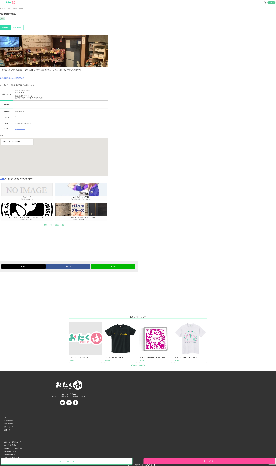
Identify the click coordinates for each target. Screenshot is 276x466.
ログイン (272, 2)
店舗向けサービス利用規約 (13, 448)
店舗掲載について (10, 451)
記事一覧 (7, 430)
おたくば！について (11, 417)
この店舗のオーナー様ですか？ (12, 78)
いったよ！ (210, 461)
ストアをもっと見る (138, 365)
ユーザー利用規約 (10, 445)
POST (24, 266)
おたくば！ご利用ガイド (12, 442)
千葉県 (2, 179)
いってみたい (68, 461)
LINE (114, 266)
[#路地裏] (54, 66)
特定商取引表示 (9, 454)
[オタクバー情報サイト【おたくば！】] (10, 1)
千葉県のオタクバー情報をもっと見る (54, 225)
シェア (69, 266)
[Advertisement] (54, 243)
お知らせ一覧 (8, 427)
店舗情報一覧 (8, 420)
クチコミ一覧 (8, 423)
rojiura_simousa (20, 129)
